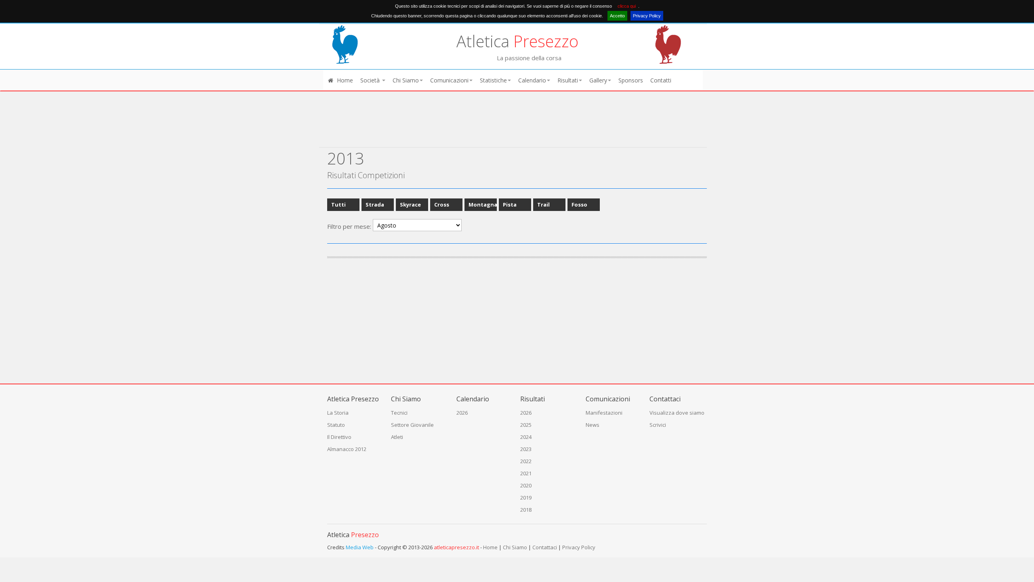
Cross (441, 204)
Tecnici (399, 412)
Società (370, 80)
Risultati (567, 80)
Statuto (336, 424)
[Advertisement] (513, 126)
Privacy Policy (647, 15)
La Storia (338, 412)
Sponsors (630, 80)
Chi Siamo (406, 80)
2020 (526, 485)
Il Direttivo (339, 437)
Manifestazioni (604, 412)
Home (344, 80)
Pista (510, 204)
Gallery (598, 80)
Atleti (397, 437)
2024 (526, 437)
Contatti (660, 80)
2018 (526, 509)
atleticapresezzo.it (456, 547)
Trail (543, 204)
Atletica (517, 41)
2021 (526, 473)
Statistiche (493, 80)
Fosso (579, 204)
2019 (526, 497)
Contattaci (544, 547)
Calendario (532, 80)
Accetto (617, 15)
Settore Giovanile (412, 424)
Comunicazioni (449, 80)
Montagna (483, 204)
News (592, 424)
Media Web (360, 547)
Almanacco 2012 (346, 449)
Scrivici (657, 424)
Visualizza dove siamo (676, 412)
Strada (375, 204)
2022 (526, 461)
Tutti (338, 204)
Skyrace (410, 204)
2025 (526, 424)
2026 (462, 412)
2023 (526, 449)
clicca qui (627, 6)
